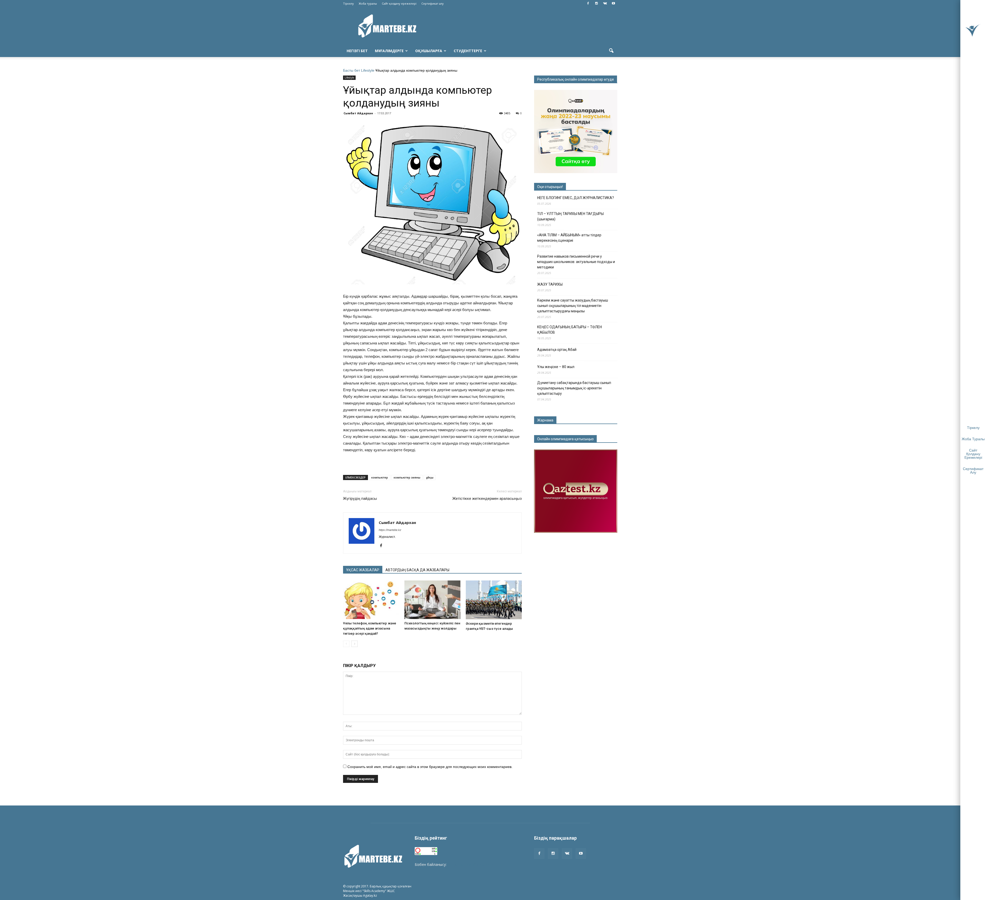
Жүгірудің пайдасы (360, 498)
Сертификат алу (432, 3)
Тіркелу (348, 3)
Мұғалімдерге (389, 50)
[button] (611, 51)
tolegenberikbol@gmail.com (471, 864)
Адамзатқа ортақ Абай (556, 350)
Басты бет (351, 70)
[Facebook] (588, 3)
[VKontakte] (605, 3)
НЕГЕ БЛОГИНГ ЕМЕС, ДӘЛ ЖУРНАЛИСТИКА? (575, 198)
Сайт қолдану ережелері (399, 3)
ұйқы (429, 477)
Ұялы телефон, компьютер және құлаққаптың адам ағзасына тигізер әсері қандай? (369, 628)
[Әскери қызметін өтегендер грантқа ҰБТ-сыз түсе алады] (494, 599)
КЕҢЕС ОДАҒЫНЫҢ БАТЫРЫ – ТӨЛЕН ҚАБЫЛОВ (569, 329)
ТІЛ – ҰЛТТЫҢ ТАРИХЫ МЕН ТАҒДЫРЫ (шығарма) (570, 216)
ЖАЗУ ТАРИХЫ (550, 284)
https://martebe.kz (390, 529)
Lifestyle (367, 70)
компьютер (379, 477)
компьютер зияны (407, 477)
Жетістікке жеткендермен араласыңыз (487, 498)
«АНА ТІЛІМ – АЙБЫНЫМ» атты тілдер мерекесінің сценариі (569, 237)
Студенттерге (468, 50)
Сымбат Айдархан (358, 113)
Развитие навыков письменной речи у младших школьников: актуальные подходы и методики (576, 261)
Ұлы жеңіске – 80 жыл (555, 367)
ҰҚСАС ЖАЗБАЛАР (362, 570)
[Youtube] (613, 3)
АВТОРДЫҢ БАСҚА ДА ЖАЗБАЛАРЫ (417, 570)
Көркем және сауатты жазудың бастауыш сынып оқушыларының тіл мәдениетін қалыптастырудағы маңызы (572, 305)
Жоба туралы (368, 3)
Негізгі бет (357, 50)
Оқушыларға (428, 50)
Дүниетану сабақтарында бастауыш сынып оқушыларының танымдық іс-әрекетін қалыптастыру (574, 388)
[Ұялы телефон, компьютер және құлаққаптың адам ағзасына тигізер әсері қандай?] (371, 599)
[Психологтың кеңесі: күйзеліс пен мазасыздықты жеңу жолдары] (432, 599)
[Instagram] (596, 3)
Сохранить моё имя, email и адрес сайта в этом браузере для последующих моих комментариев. (430, 767)
